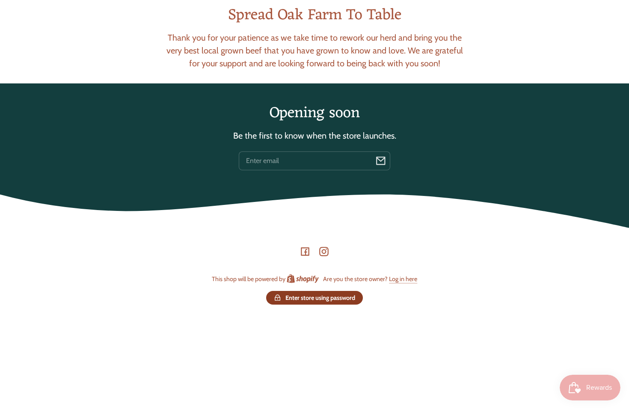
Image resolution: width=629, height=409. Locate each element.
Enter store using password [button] (320, 298)
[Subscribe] (380, 160)
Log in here (403, 279)
